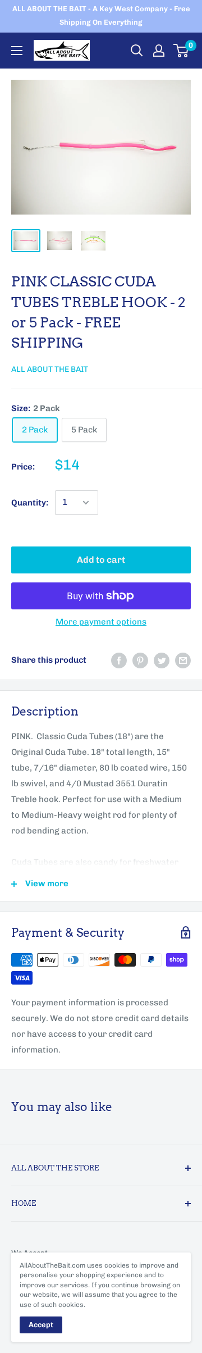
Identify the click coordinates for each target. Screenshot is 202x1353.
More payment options (101, 622)
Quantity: (29, 503)
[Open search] (137, 50)
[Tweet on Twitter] (161, 660)
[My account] (158, 50)
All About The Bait (49, 369)
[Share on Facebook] (119, 660)
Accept (41, 1324)
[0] (182, 50)
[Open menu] (16, 50)
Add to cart (101, 559)
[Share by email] (183, 660)
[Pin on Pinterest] (140, 660)
